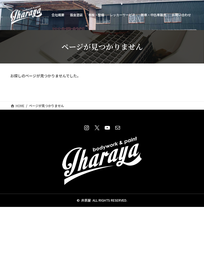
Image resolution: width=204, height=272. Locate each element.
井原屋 (86, 200)
